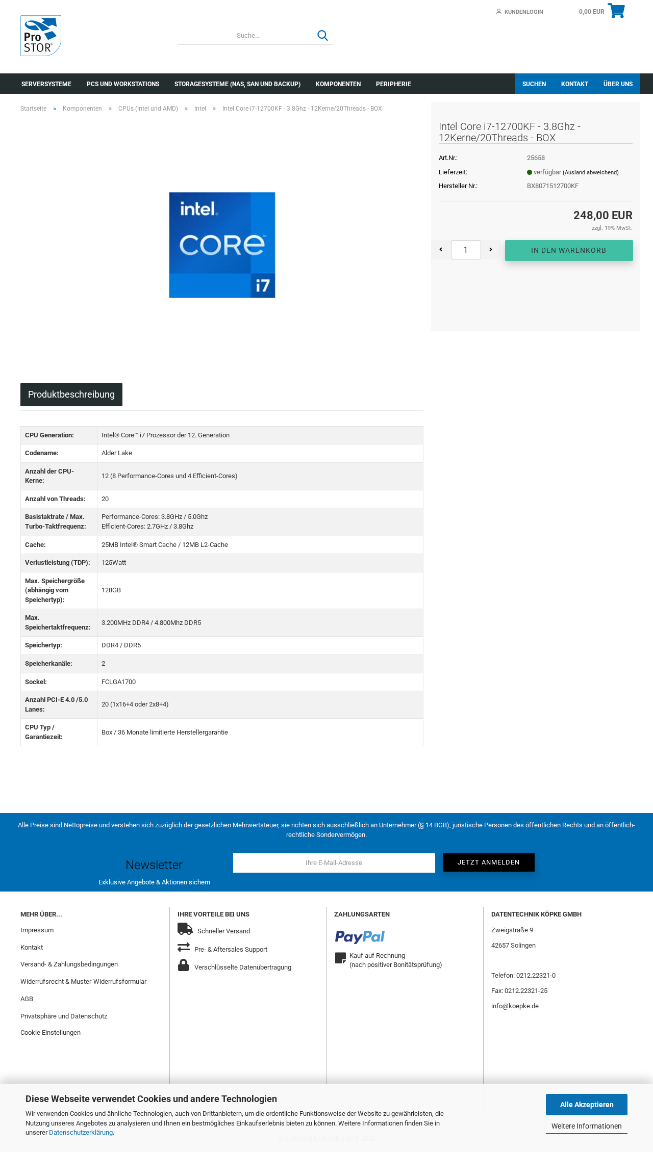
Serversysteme (46, 84)
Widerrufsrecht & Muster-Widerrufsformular (83, 981)
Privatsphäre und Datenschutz (63, 1016)
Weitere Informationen (586, 1126)
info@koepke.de (515, 1006)
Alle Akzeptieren (587, 1105)
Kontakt (574, 84)
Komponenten (338, 84)
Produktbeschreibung (71, 394)
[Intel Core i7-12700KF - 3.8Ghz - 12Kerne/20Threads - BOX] (222, 235)
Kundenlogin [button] (522, 12)
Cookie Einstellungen (50, 1032)
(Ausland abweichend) (591, 172)
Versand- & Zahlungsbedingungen (69, 964)
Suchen (534, 84)
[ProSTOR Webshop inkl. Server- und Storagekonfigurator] (91, 35)
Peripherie (393, 84)
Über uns (618, 84)
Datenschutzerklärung (81, 1132)
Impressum (37, 930)
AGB (26, 999)
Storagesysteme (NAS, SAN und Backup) (237, 84)
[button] (441, 249)
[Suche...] (323, 36)
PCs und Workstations (123, 84)
